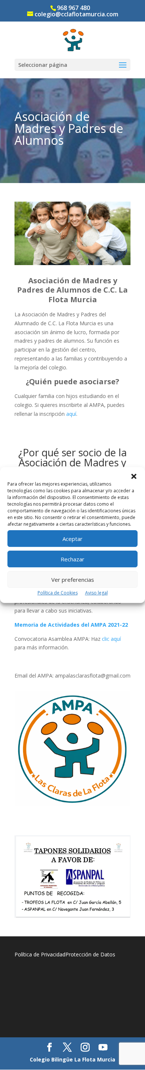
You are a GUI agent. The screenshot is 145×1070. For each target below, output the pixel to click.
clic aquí (111, 638)
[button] (134, 476)
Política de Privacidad (39, 954)
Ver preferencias (72, 579)
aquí (71, 413)
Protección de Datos (90, 954)
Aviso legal (96, 593)
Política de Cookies (58, 593)
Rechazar (72, 559)
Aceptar (72, 538)
